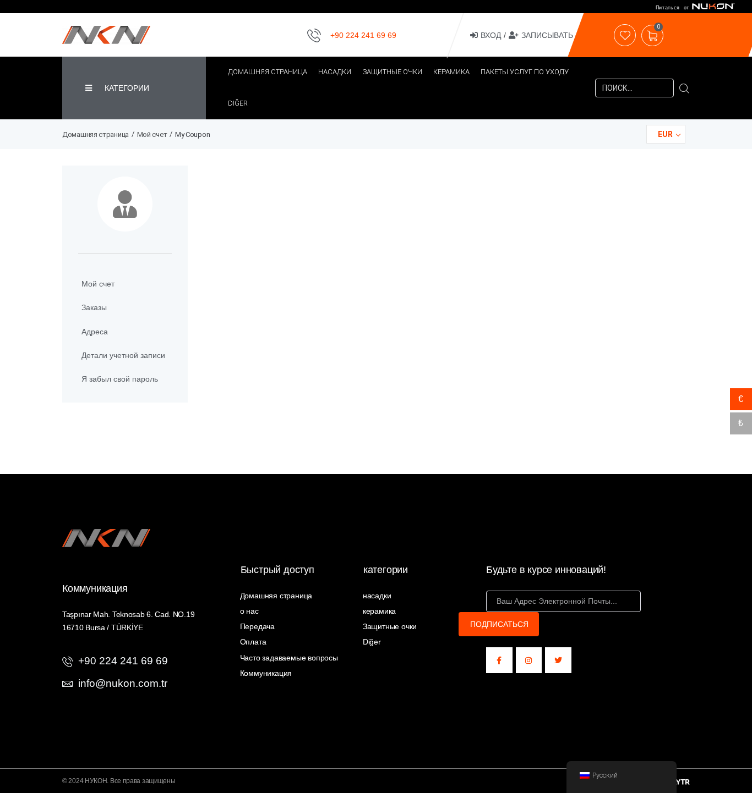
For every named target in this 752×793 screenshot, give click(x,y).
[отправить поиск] (684, 88)
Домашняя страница (95, 134)
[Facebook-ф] (499, 660)
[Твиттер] (558, 660)
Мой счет (152, 134)
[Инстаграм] (529, 660)
